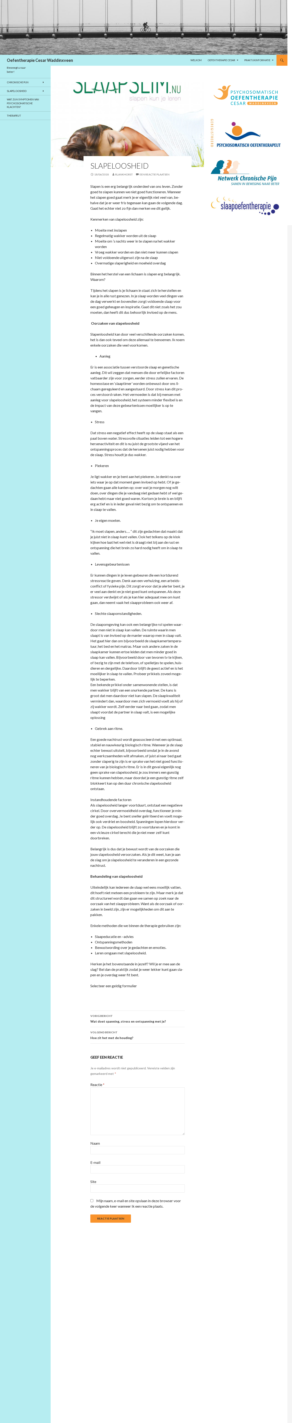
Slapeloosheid (16, 90)
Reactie (97, 1084)
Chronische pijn (18, 82)
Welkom (196, 60)
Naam (95, 1143)
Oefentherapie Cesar (221, 60)
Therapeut (14, 115)
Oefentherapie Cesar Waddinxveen (40, 60)
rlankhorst (124, 174)
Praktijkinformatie (257, 60)
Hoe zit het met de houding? (111, 1035)
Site (93, 1181)
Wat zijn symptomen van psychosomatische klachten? (23, 103)
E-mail (95, 1162)
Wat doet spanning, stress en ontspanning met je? (128, 1018)
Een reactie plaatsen (154, 174)
